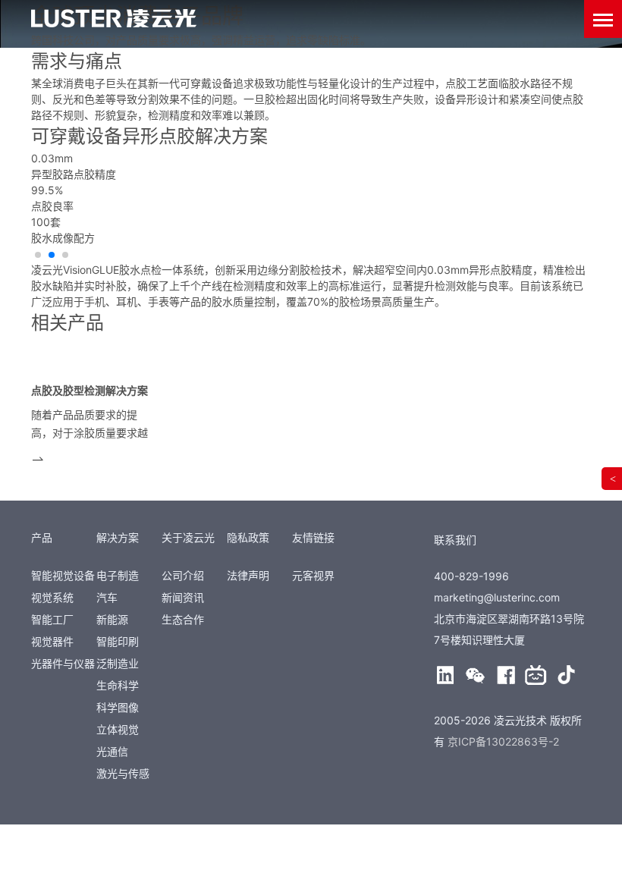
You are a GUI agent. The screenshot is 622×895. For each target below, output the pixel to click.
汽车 (107, 597)
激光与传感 (122, 773)
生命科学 (117, 685)
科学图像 (117, 707)
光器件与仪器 (63, 663)
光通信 (112, 751)
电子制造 (117, 575)
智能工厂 (52, 619)
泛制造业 (117, 663)
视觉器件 (52, 641)
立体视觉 (117, 729)
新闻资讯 (183, 597)
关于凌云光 (188, 537)
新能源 (112, 619)
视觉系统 (52, 597)
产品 (41, 537)
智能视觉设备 (63, 575)
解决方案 (117, 537)
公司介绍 (183, 575)
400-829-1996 (471, 576)
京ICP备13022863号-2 (503, 741)
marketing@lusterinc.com (497, 597)
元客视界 (313, 575)
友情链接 (313, 537)
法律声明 (248, 575)
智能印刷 (117, 641)
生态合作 (183, 619)
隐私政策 (248, 537)
